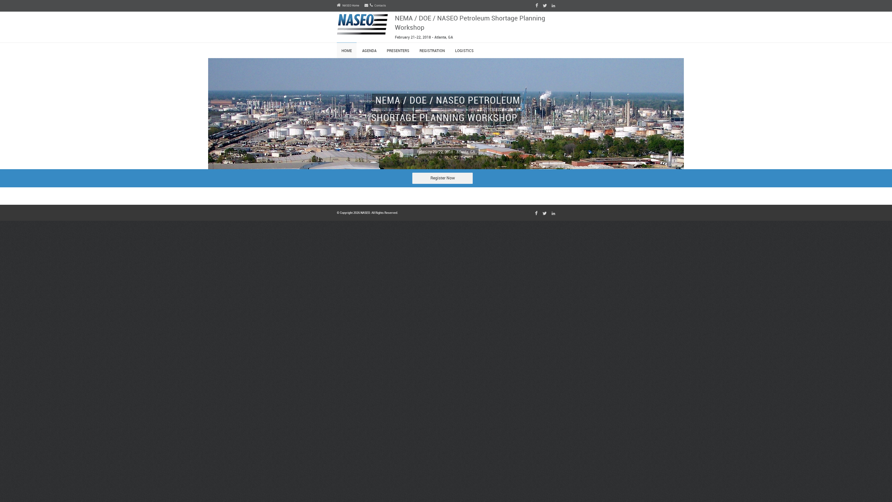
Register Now (442, 178)
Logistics (464, 51)
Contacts (380, 5)
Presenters (398, 51)
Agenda (369, 51)
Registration (432, 51)
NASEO (365, 213)
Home (346, 51)
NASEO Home (350, 5)
